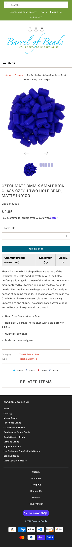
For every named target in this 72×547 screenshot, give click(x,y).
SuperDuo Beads (12, 446)
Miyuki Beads (10, 418)
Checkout (36, 17)
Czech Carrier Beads (14, 437)
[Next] (46, 152)
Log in (43, 12)
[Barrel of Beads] (36, 44)
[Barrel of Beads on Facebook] (30, 29)
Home (6, 408)
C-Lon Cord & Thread (14, 427)
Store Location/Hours (15, 460)
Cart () (57, 12)
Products (19, 75)
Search (36, 472)
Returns (36, 497)
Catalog (8, 413)
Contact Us (36, 491)
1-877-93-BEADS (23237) (24, 12)
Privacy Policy (36, 504)
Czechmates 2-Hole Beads (17, 432)
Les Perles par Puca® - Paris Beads (22, 451)
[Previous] (26, 152)
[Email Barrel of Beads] (42, 29)
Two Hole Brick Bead (29, 354)
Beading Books (11, 456)
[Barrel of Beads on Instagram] (36, 29)
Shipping (36, 484)
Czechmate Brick (28, 359)
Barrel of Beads (39, 521)
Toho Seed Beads (12, 422)
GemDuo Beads (11, 441)
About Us (36, 478)
